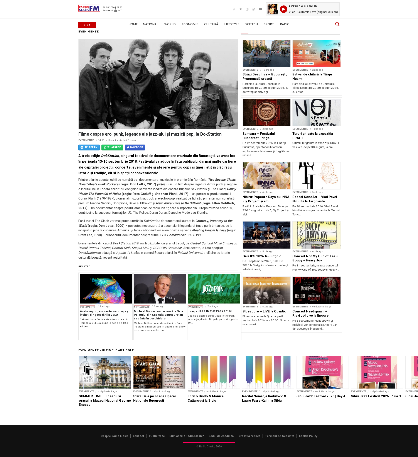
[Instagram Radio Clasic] (247, 9)
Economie (190, 24)
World (170, 24)
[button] (303, 9)
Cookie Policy (308, 436)
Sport (269, 24)
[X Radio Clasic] (240, 9)
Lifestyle (231, 24)
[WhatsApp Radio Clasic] (253, 9)
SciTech (251, 24)
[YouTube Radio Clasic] (260, 9)
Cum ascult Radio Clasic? (186, 436)
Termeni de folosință (279, 436)
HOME (133, 24)
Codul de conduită (221, 436)
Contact (138, 436)
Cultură (211, 24)
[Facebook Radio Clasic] (234, 9)
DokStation (110, 156)
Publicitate (157, 436)
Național (150, 24)
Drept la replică (249, 436)
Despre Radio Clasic (114, 436)
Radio (285, 24)
